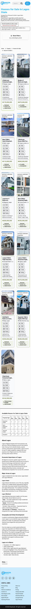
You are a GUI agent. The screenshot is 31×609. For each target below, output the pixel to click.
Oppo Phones (19, 599)
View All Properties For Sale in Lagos (9, 23)
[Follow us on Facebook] (2, 578)
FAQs (2, 587)
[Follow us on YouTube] (13, 578)
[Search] (22, 3)
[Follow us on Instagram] (6, 578)
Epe (9, 509)
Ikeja (4, 499)
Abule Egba (4, 29)
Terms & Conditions (6, 589)
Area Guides (4, 595)
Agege (4, 503)
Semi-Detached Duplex (5, 426)
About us (18, 585)
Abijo (24, 28)
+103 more (13, 29)
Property (9, 48)
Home (2, 48)
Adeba (8, 29)
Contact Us (4, 591)
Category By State (20, 591)
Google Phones (19, 597)
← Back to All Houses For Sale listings (9, 25)
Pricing (17, 589)
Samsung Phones (5, 599)
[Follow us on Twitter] (10, 578)
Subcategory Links (5, 593)
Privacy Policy (4, 585)
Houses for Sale (17, 48)
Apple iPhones (4, 597)
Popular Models (19, 593)
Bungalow (5, 434)
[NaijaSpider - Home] (6, 573)
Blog (17, 587)
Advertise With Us (20, 595)
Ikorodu (5, 509)
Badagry (14, 509)
